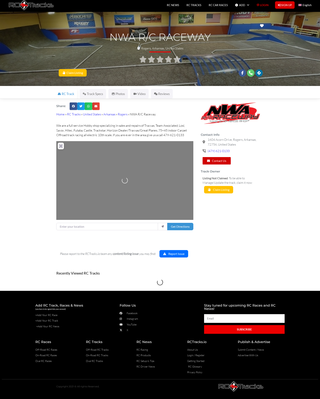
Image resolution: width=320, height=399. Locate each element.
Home (60, 114)
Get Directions (180, 226)
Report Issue (175, 253)
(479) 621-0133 (219, 151)
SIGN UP (286, 5)
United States (92, 114)
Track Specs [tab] (95, 94)
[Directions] (259, 73)
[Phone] (250, 73)
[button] (73, 106)
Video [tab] (141, 94)
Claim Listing (74, 73)
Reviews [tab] (164, 94)
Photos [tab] (120, 94)
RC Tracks (74, 114)
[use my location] (162, 226)
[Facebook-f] (242, 73)
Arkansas (109, 114)
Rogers (122, 114)
